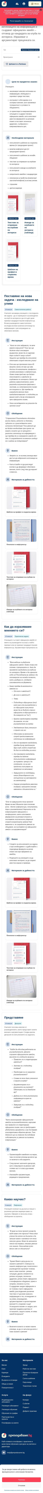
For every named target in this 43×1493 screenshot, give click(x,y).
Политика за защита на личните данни (14, 1490)
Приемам (21, 1480)
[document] (21, 746)
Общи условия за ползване (32, 1490)
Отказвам (21, 1485)
